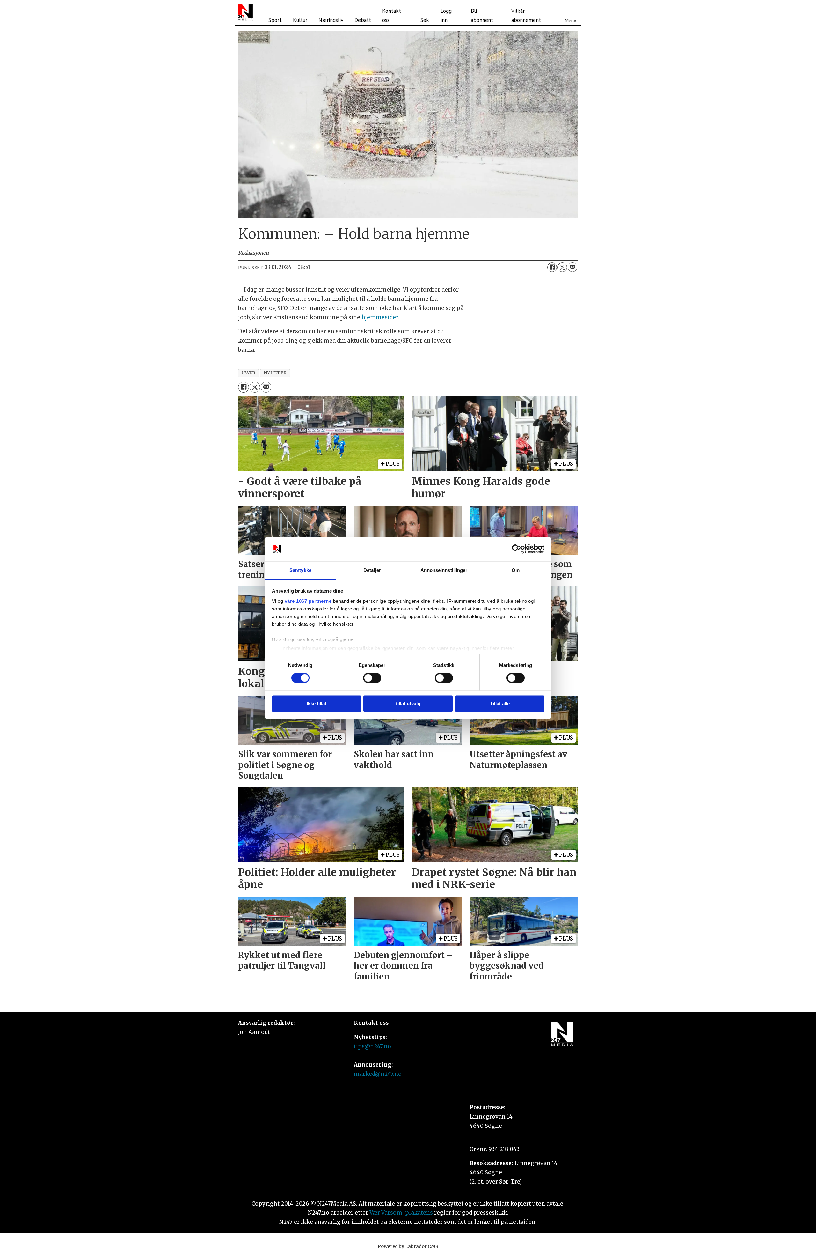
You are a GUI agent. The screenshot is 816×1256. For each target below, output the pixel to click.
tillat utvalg (408, 703)
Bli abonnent (482, 15)
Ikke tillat (316, 703)
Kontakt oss (391, 15)
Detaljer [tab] (372, 570)
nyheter (275, 373)
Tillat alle (500, 703)
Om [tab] (516, 570)
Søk (424, 20)
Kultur (300, 20)
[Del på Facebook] (552, 267)
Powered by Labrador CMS (408, 1246)
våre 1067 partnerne (308, 601)
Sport (275, 20)
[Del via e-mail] (572, 267)
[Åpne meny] (570, 12)
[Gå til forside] (245, 12)
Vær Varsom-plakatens (401, 1212)
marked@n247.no (378, 1073)
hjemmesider (379, 317)
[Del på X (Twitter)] (562, 267)
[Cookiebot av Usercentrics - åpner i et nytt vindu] (516, 549)
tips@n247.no (372, 1046)
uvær (249, 373)
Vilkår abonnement (526, 15)
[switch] (372, 678)
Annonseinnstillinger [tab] (444, 570)
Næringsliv (330, 20)
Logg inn (446, 15)
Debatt (362, 20)
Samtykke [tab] (300, 570)
